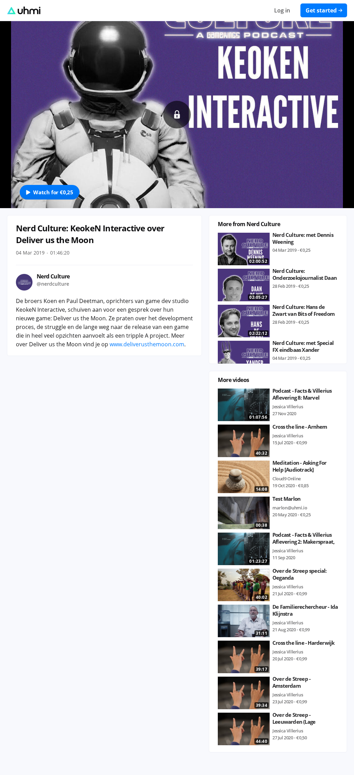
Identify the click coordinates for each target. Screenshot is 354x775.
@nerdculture (53, 283)
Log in (282, 10)
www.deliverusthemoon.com (147, 344)
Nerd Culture (53, 276)
